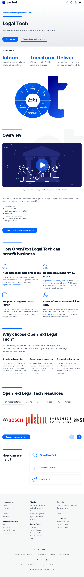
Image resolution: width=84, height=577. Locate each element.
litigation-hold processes (11, 285)
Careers (5, 505)
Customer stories (62, 508)
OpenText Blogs (47, 467)
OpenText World (35, 533)
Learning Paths (62, 511)
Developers (6, 508)
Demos (59, 514)
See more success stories (16, 437)
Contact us (10, 39)
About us (5, 524)
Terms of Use (30, 554)
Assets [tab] (29, 402)
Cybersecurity (34, 511)
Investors (5, 511)
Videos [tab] (39, 402)
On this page (7, 50)
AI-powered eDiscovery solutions (55, 281)
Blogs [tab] (49, 402)
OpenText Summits (36, 536)
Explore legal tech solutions (34, 39)
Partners (5, 514)
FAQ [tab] (58, 402)
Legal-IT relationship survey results (20, 230)
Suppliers (5, 516)
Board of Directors (8, 530)
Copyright (24, 565)
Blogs (31, 539)
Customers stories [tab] (13, 402)
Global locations (62, 524)
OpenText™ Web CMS (46, 569)
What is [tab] (68, 402)
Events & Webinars (36, 530)
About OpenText (47, 455)
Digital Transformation (37, 516)
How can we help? (63, 521)
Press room (33, 527)
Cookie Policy (41, 554)
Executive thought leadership (67, 505)
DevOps (32, 519)
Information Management (38, 505)
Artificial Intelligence (36, 508)
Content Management (37, 514)
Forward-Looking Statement (59, 554)
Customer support (63, 527)
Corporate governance (10, 533)
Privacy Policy (20, 554)
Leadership (6, 527)
